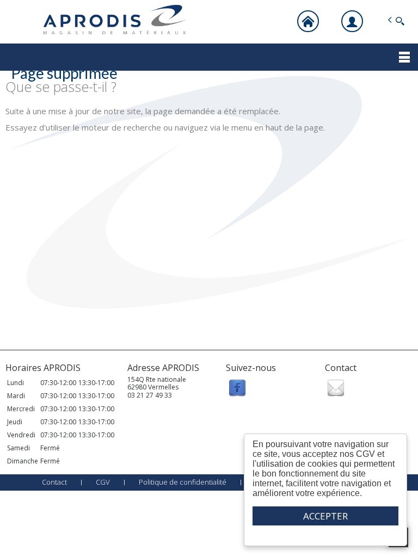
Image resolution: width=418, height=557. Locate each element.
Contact (54, 482)
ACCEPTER (325, 516)
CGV (103, 482)
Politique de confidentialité (182, 482)
